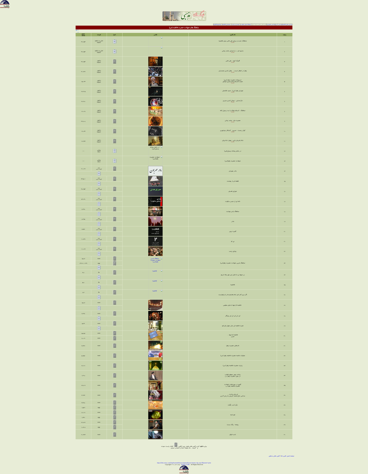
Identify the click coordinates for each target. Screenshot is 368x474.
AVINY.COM (185, 464)
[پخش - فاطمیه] (155, 279)
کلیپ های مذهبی (274, 456)
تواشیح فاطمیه (217, 24)
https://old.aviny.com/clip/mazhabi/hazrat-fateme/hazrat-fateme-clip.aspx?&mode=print (184, 463)
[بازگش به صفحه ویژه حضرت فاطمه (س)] (77, 30)
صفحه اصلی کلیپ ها (287, 456)
